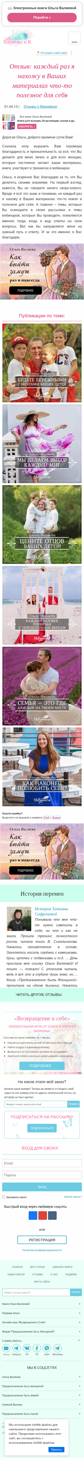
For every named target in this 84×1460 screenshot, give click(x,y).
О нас (54, 1274)
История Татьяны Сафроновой (51, 911)
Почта (6, 1354)
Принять (56, 1449)
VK (26, 1354)
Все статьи (37, 1266)
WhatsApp (58, 1354)
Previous (3, 917)
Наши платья (16, 1274)
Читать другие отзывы (39, 994)
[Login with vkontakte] (52, 1215)
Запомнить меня (16, 1197)
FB (37, 1354)
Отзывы (37, 1274)
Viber (46, 1354)
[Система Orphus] (52, 817)
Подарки (71, 1274)
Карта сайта (42, 1281)
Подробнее (40, 1065)
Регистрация (42, 1239)
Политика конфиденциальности (42, 1250)
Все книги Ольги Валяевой (46, 121)
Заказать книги (62, 1266)
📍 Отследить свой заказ (52, 52)
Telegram (16, 1354)
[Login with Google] (42, 1215)
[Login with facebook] (32, 1215)
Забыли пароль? (73, 1196)
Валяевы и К (17, 41)
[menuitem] (42, 1304)
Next (81, 917)
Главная (17, 1267)
